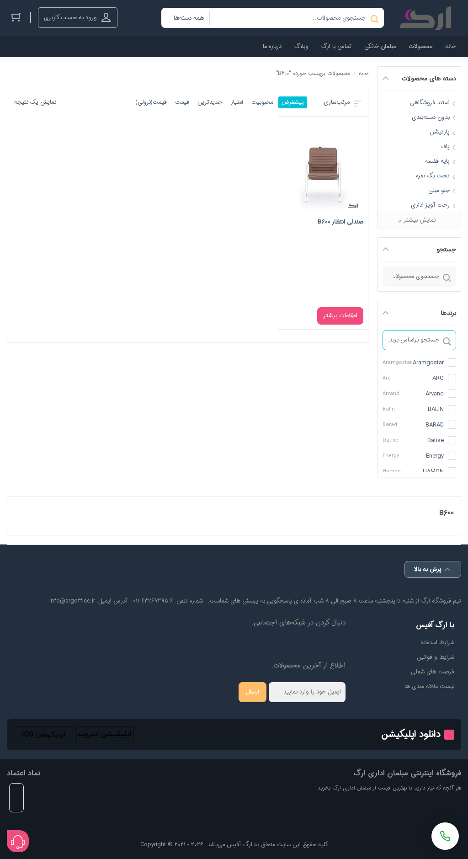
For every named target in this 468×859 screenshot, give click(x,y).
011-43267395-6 (153, 601)
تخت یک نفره (433, 176)
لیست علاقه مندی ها (429, 686)
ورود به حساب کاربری (70, 17)
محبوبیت (262, 102)
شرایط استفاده (437, 642)
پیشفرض (293, 102)
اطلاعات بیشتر (340, 315)
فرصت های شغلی (432, 672)
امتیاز (236, 102)
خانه (363, 73)
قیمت (182, 102)
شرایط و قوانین (435, 657)
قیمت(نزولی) (151, 102)
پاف (445, 146)
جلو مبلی (439, 190)
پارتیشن (440, 132)
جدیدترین (209, 102)
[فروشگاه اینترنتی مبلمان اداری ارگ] (427, 18)
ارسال (252, 692)
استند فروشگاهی (430, 102)
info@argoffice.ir (72, 601)
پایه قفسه (437, 161)
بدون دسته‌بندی (431, 117)
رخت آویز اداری (430, 205)
